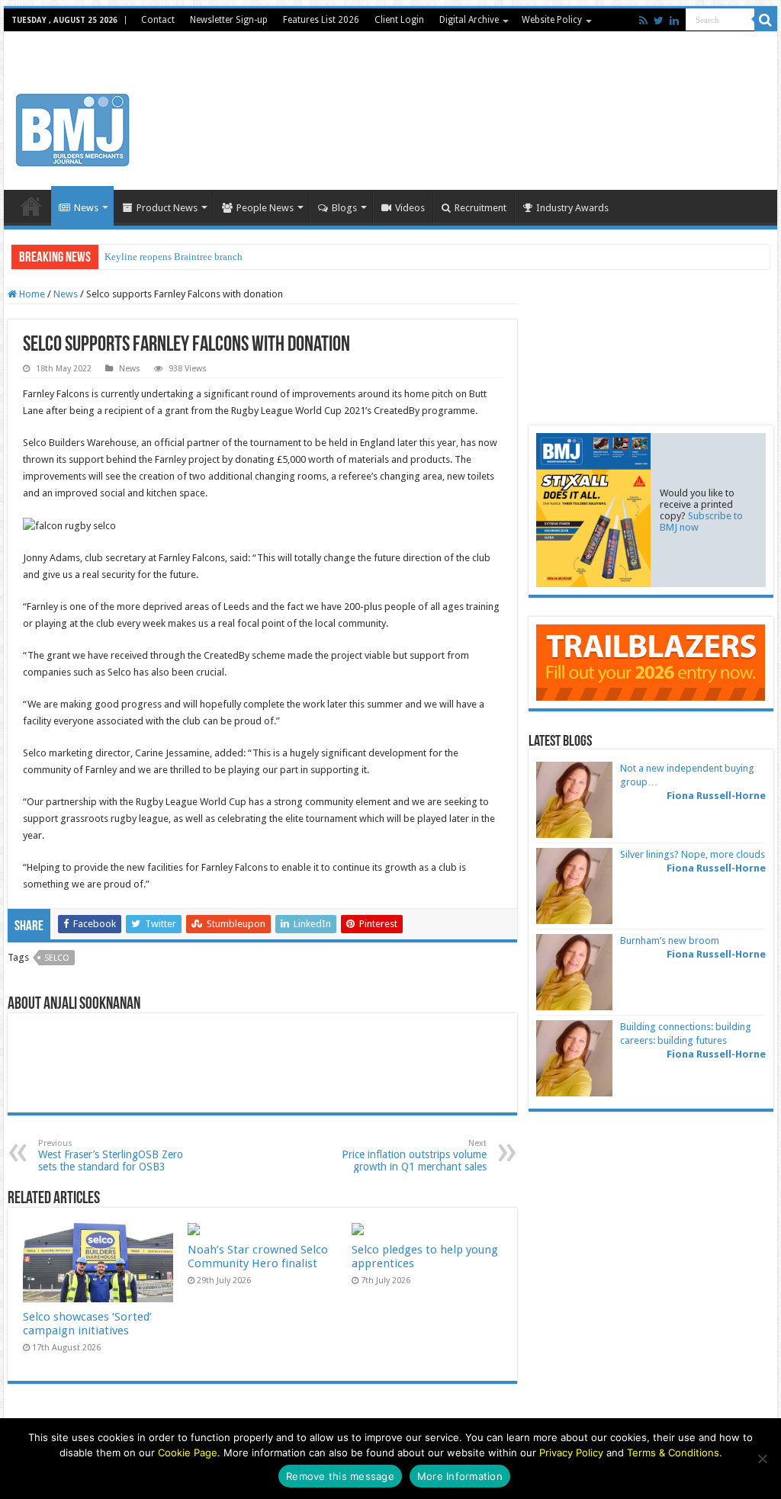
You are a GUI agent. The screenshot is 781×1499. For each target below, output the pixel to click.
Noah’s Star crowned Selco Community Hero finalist (258, 1256)
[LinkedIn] (674, 20)
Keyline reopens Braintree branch (173, 256)
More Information (460, 1476)
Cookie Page (187, 1452)
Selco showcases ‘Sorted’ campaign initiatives (87, 1323)
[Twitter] (658, 20)
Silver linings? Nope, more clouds (692, 854)
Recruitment (480, 207)
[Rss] (643, 20)
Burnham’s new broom (669, 940)
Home (31, 206)
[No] (762, 1458)
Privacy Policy (571, 1452)
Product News (167, 207)
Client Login (399, 19)
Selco (56, 958)
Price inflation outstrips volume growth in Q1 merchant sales (414, 1155)
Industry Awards (572, 207)
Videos (410, 207)
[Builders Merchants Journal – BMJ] (72, 127)
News (86, 207)
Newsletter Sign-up (229, 19)
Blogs (344, 207)
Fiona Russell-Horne (716, 795)
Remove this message (340, 1476)
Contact (158, 19)
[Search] (765, 19)
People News (265, 207)
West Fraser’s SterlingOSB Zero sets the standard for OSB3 (110, 1155)
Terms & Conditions (673, 1452)
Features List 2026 (321, 19)
